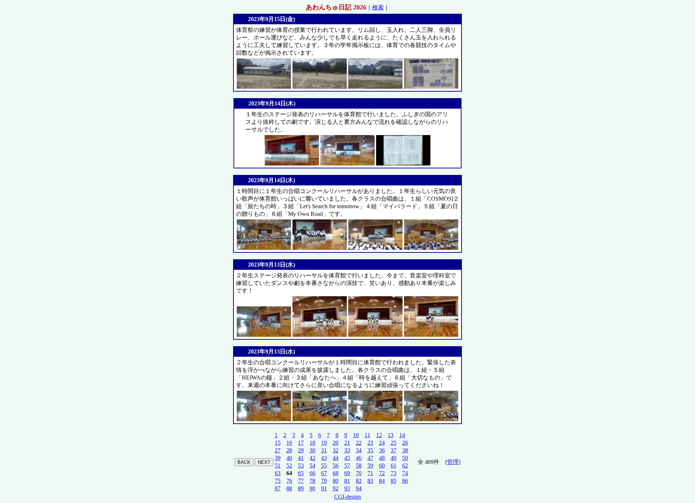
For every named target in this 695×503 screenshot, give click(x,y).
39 (278, 458)
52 (289, 465)
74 (405, 473)
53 (301, 465)
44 (335, 458)
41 (301, 458)
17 (301, 443)
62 (405, 465)
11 (367, 435)
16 (289, 443)
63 (278, 473)
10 (356, 435)
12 (379, 435)
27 (278, 450)
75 (278, 481)
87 (278, 488)
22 (359, 443)
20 (335, 443)
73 (393, 473)
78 (312, 481)
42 (312, 458)
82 (359, 481)
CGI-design (347, 497)
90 (312, 488)
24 (382, 443)
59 (370, 465)
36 (382, 450)
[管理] (452, 462)
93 (347, 488)
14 (402, 435)
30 (312, 450)
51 (278, 465)
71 (370, 473)
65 (301, 473)
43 (324, 458)
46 (359, 458)
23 (370, 443)
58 (359, 465)
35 (370, 450)
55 (324, 465)
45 (347, 458)
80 (335, 481)
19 (324, 443)
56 (335, 465)
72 (382, 473)
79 (324, 481)
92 (335, 488)
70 (359, 473)
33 (347, 450)
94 (359, 488)
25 (393, 443)
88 (289, 488)
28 (289, 450)
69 (347, 473)
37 (393, 450)
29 (301, 450)
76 (289, 481)
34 (359, 450)
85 (393, 481)
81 (347, 481)
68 (335, 473)
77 (301, 481)
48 (382, 458)
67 (324, 473)
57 (347, 465)
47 (370, 458)
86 (405, 481)
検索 (378, 7)
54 (312, 465)
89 (301, 488)
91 (324, 488)
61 (393, 465)
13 (390, 435)
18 (312, 443)
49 (393, 458)
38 (405, 450)
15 (278, 443)
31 (324, 450)
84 (382, 481)
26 (405, 443)
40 (289, 458)
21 (347, 443)
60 (382, 465)
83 (370, 481)
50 (405, 458)
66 (312, 473)
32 (335, 450)
